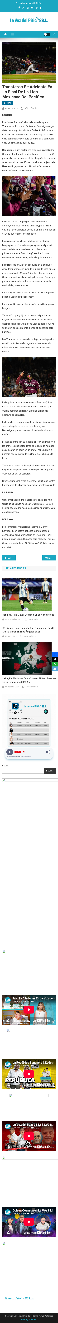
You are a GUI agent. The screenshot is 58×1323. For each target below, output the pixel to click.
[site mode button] (47, 34)
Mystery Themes (28, 1319)
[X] (55, 659)
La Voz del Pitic (31, 108)
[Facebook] (55, 654)
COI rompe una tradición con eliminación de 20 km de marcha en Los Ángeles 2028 (27, 630)
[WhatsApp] (55, 664)
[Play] (10, 752)
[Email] (55, 668)
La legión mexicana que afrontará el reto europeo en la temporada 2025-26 (29, 680)
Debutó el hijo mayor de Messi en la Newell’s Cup (28, 614)
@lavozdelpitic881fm (19, 1298)
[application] (29, 318)
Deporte (7, 103)
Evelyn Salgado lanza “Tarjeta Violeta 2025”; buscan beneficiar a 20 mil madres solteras (11, 558)
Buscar (5, 765)
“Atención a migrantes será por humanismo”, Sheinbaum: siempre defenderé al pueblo (50, 558)
